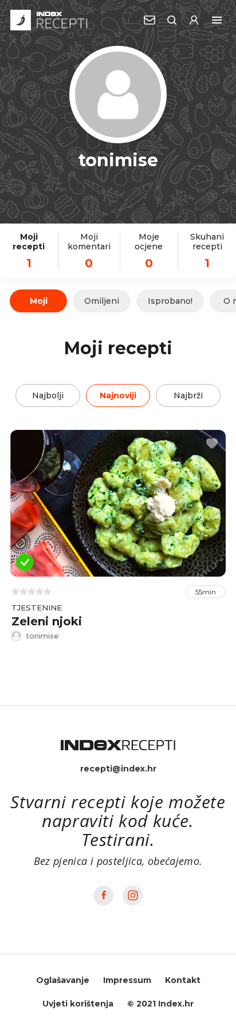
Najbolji (48, 395)
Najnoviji (118, 395)
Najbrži (188, 395)
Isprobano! (170, 301)
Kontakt (182, 980)
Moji (39, 301)
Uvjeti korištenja (77, 1003)
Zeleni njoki (46, 621)
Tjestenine (36, 607)
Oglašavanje (62, 980)
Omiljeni (101, 301)
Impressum (127, 980)
